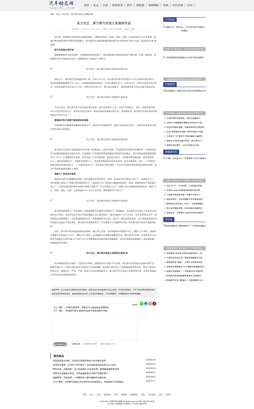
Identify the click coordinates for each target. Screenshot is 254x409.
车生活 (168, 219)
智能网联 (153, 5)
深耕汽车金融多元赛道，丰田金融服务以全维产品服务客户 (80, 373)
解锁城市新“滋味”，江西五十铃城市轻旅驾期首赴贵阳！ (191, 262)
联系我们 (127, 404)
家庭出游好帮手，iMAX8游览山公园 (183, 145)
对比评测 (177, 5)
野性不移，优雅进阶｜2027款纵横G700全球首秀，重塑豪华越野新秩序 (86, 369)
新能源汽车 (171, 151)
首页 (86, 5)
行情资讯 (170, 84)
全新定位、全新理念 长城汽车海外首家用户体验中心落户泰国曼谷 (196, 213)
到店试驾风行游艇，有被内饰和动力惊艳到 (185, 127)
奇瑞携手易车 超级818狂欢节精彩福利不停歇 (86, 311)
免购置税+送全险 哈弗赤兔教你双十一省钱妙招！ (188, 253)
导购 (165, 5)
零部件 (168, 395)
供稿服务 (119, 404)
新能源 (140, 5)
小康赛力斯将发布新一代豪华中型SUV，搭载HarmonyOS (192, 195)
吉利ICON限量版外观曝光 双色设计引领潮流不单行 (189, 123)
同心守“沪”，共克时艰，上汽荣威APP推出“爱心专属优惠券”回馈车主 (197, 186)
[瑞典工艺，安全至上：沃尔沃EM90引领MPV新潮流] (184, 24)
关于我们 (111, 404)
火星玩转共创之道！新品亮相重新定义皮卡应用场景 (189, 258)
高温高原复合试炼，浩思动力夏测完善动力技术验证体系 (79, 360)
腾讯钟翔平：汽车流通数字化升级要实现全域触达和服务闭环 (193, 199)
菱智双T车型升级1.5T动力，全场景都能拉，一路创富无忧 (192, 204)
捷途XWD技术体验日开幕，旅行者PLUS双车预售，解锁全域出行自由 (197, 141)
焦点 (96, 5)
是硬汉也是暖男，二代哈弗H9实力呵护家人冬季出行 (190, 271)
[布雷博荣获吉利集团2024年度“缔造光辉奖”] (184, 54)
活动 (189, 5)
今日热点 (170, 19)
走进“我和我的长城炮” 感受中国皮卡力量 (185, 132)
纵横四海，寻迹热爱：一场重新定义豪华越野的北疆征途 (79, 377)
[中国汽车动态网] (62, 10)
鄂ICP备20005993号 (147, 401)
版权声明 (143, 404)
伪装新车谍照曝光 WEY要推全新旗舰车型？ (186, 267)
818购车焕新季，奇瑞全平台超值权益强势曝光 (87, 307)
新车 (129, 5)
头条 (105, 5)
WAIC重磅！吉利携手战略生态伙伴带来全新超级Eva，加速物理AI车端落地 (88, 382)
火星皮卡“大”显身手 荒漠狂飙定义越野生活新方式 (189, 136)
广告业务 (135, 404)
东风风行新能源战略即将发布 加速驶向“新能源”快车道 (191, 276)
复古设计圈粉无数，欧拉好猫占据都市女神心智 (187, 208)
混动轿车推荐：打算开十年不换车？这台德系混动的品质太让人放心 (84, 365)
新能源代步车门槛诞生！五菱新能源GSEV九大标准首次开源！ (194, 280)
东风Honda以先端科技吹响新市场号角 (183, 190)
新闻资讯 (117, 5)
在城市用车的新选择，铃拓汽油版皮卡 (183, 118)
